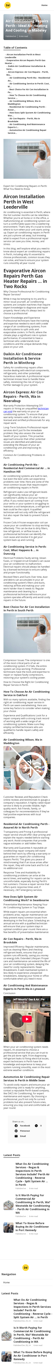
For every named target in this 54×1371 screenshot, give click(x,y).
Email (23, 1136)
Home (44, 5)
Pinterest (25, 1130)
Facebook (25, 1125)
